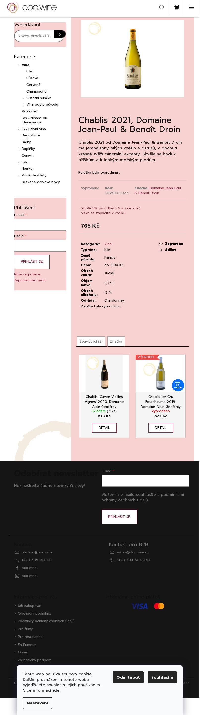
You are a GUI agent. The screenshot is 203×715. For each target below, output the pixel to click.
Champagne (36, 91)
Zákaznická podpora (34, 660)
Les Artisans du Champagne (34, 120)
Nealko (27, 168)
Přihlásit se (32, 261)
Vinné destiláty (34, 175)
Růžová (32, 78)
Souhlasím (162, 677)
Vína (25, 64)
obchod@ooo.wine (37, 552)
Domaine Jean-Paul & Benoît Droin (157, 190)
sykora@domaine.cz (132, 552)
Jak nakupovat (30, 605)
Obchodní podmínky (34, 613)
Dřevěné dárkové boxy (41, 182)
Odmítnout (128, 677)
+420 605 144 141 (37, 560)
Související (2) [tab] (91, 341)
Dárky (26, 142)
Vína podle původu (42, 104)
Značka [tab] (116, 341)
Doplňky (28, 148)
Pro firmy (25, 629)
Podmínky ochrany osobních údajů (46, 621)
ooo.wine (29, 567)
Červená (33, 84)
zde (55, 690)
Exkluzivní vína (34, 128)
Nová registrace (27, 274)
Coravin (28, 155)
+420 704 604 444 (133, 560)
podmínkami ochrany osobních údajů (143, 497)
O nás (23, 652)
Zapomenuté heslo (30, 280)
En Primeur (27, 644)
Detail (104, 427)
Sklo (25, 162)
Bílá (29, 71)
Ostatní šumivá (38, 98)
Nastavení (37, 703)
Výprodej (29, 111)
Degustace (31, 135)
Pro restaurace (30, 636)
